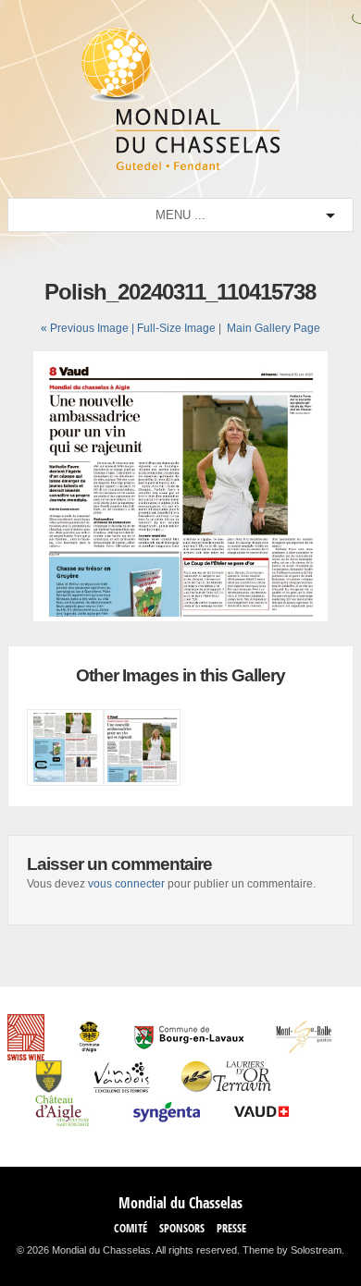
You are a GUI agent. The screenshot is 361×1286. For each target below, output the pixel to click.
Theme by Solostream (292, 1249)
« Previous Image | (89, 328)
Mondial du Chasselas (180, 1203)
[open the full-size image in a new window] (180, 618)
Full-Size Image (176, 328)
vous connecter (126, 883)
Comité (130, 1228)
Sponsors (182, 1228)
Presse (231, 1228)
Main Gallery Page (273, 328)
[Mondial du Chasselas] (180, 166)
